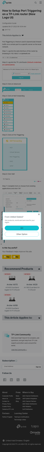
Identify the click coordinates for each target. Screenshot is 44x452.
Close (39, 214)
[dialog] (22, 226)
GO (22, 228)
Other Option (21, 234)
